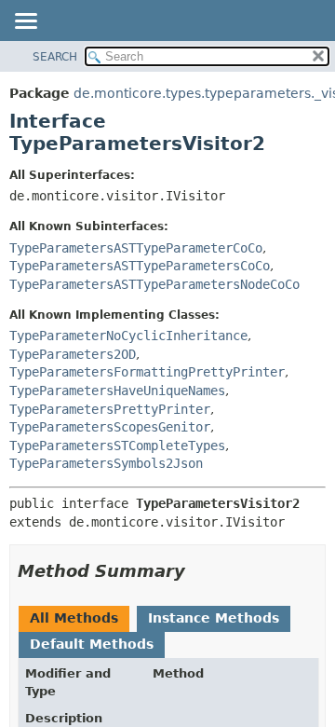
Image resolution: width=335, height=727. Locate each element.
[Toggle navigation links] (25, 22)
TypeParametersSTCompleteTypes (117, 445)
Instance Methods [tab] (213, 617)
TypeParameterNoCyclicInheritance (128, 335)
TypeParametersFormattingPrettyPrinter (147, 371)
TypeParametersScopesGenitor (109, 426)
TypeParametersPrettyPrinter (109, 409)
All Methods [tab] (74, 617)
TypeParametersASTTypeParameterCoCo (135, 247)
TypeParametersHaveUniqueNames (117, 390)
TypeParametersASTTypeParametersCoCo (139, 265)
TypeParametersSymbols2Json (106, 463)
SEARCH (55, 56)
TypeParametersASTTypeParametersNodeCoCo (154, 284)
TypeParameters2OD (72, 354)
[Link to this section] (198, 571)
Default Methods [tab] (92, 644)
